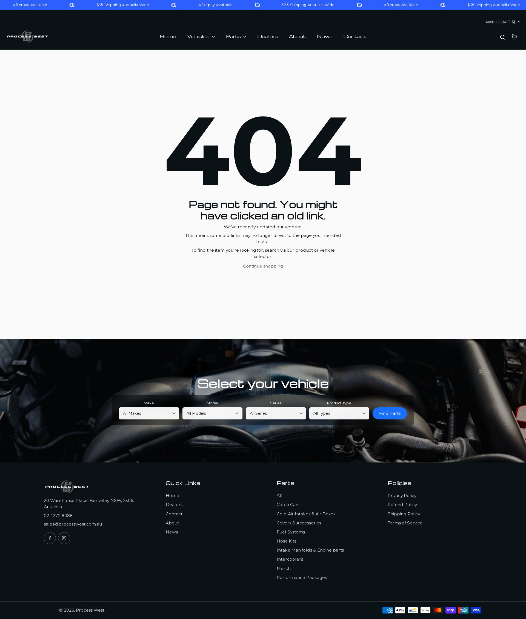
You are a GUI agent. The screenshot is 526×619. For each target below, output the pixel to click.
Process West (90, 610)
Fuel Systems (291, 532)
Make (149, 403)
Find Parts (390, 413)
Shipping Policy (404, 513)
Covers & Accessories (299, 523)
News (172, 532)
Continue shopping (263, 266)
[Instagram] (64, 538)
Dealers (174, 504)
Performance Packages (302, 577)
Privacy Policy (402, 495)
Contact (174, 513)
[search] (502, 36)
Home (172, 495)
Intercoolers (290, 559)
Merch (284, 568)
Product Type (339, 403)
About (172, 523)
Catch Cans (288, 504)
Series (275, 403)
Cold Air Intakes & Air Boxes (306, 513)
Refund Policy (402, 504)
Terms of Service (405, 523)
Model (212, 403)
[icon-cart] (514, 36)
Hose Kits (286, 541)
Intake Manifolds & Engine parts (310, 550)
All (279, 495)
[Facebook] (50, 538)
